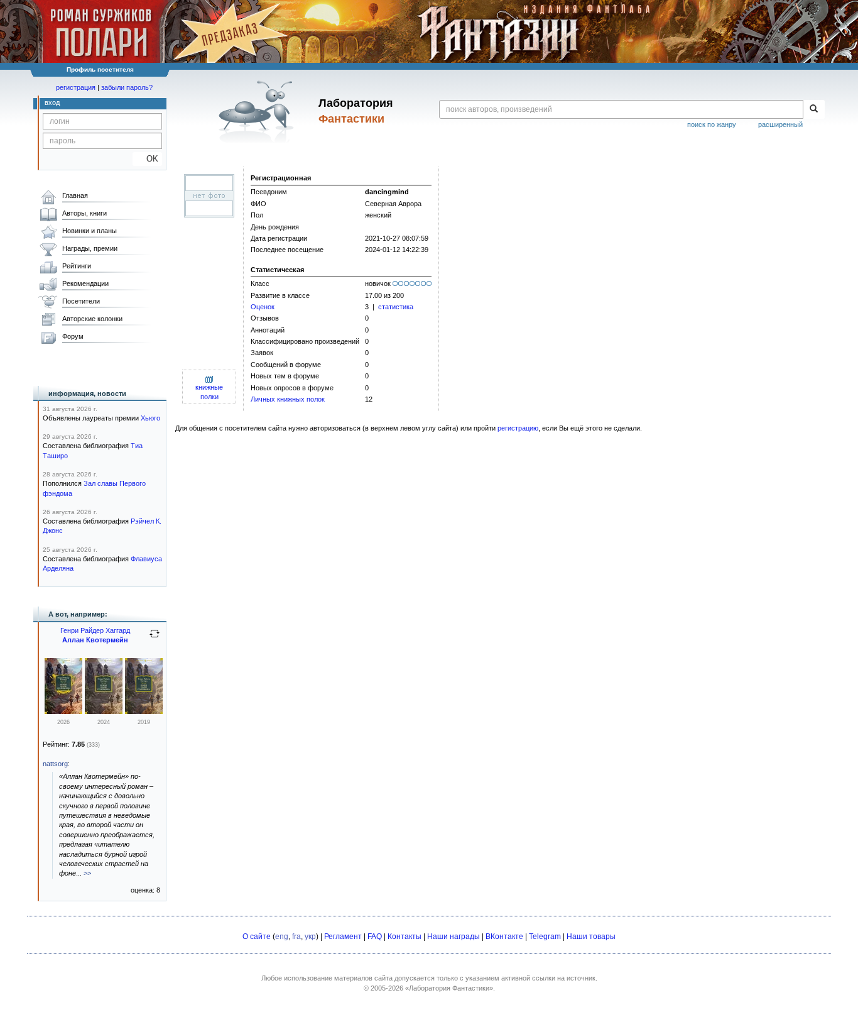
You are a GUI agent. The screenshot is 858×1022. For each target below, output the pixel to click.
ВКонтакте (504, 936)
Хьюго (150, 418)
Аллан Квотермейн (95, 640)
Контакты (404, 936)
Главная (75, 195)
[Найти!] (814, 109)
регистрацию (517, 428)
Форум (73, 336)
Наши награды (453, 936)
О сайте (256, 936)
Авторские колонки (92, 318)
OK (147, 158)
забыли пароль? (127, 87)
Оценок (262, 306)
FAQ (374, 936)
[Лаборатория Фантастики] (258, 111)
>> (87, 873)
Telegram (545, 936)
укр (310, 936)
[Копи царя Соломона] (63, 711)
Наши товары (591, 936)
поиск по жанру (711, 124)
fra (296, 936)
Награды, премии (89, 248)
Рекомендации (85, 283)
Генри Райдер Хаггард (95, 630)
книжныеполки (209, 391)
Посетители (81, 301)
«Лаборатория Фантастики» (449, 988)
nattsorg (55, 763)
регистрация (75, 87)
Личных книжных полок (288, 399)
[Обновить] (154, 638)
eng (281, 936)
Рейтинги (76, 266)
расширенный (780, 124)
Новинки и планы (89, 230)
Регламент (343, 936)
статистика (395, 306)
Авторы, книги (84, 213)
